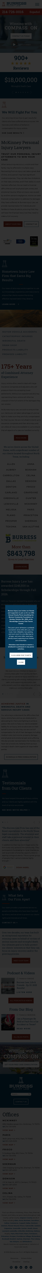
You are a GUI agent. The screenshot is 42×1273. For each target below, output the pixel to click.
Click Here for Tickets (21, 655)
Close (21, 662)
